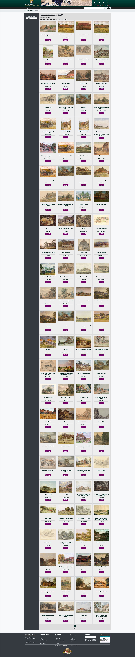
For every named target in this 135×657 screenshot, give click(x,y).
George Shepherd (101, 618)
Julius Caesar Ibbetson (48, 497)
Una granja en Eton (48, 542)
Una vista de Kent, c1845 (83, 300)
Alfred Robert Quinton (48, 158)
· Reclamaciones (42, 642)
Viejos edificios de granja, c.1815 (101, 59)
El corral (65, 421)
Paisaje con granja (83, 276)
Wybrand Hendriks (66, 545)
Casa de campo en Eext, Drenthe (84, 518)
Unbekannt (66, 400)
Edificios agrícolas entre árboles (66, 276)
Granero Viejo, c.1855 (101, 373)
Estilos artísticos (46, 8)
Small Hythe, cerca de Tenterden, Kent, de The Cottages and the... (83, 446)
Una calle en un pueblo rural (48, 300)
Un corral (83, 228)
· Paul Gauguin (72, 638)
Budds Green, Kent (48, 107)
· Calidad (56, 639)
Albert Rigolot (83, 376)
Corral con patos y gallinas (101, 204)
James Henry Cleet (48, 521)
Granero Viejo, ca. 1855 (65, 180)
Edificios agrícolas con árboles (83, 59)
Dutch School (66, 376)
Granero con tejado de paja (101, 276)
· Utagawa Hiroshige (73, 640)
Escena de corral (83, 542)
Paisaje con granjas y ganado (48, 397)
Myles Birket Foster (101, 255)
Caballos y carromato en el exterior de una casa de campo (66, 301)
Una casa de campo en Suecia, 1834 (66, 228)
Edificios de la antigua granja (101, 83)
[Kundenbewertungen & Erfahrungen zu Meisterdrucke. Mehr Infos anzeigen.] (105, 638)
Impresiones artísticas (30, 8)
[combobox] (90, 637)
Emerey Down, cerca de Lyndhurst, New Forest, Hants (65, 205)
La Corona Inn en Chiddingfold (101, 180)
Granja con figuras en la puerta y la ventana (48, 205)
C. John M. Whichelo (65, 207)
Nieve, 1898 (66, 349)
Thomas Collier (101, 497)
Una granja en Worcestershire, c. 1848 (48, 83)
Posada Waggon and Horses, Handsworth (101, 592)
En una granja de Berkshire (48, 59)
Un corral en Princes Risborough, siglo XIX (101, 301)
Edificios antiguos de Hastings (48, 615)
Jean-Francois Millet (101, 448)
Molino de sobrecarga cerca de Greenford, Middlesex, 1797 (101, 616)
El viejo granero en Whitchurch (83, 35)
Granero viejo (83, 107)
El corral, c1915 (48, 228)
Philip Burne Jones (83, 158)
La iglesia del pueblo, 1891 (83, 155)
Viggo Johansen (66, 497)
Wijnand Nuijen (48, 400)
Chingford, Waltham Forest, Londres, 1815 (48, 253)
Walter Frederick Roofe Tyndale (65, 352)
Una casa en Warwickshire (83, 180)
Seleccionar (48, 40)
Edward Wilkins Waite (65, 521)
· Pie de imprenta (42, 637)
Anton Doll (48, 569)
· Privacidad (41, 639)
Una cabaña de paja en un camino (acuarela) (83, 471)
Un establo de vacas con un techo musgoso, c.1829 (48, 132)
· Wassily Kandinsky (73, 639)
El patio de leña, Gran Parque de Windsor (66, 471)
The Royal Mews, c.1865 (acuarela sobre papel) (101, 398)
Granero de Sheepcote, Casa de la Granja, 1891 (48, 592)
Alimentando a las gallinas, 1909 (101, 349)
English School (101, 400)
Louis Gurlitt (66, 231)
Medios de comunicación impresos (63, 8)
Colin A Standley (48, 593)
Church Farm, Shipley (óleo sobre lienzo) (48, 277)
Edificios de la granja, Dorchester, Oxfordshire (48, 35)
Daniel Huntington (48, 376)
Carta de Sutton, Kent (84, 397)
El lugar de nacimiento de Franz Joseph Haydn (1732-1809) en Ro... (101, 519)
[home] (25, 8)
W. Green (101, 593)
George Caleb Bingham (83, 593)
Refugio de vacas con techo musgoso (48, 180)
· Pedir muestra (57, 643)
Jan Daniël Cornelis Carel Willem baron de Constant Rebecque (101, 135)
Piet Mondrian (83, 569)
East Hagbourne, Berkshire (66, 131)
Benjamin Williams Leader (83, 352)
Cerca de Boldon (83, 615)
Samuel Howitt (65, 303)
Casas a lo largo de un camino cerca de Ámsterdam (65, 616)
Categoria (40, 8)
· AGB (41, 638)
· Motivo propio (57, 635)
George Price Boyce (48, 37)
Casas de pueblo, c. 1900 (66, 397)
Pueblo (101, 325)
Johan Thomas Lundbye (101, 231)
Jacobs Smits (101, 569)
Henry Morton (48, 618)
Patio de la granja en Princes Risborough (48, 326)
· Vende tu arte (57, 637)
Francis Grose (83, 497)
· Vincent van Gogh (72, 635)
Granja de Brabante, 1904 (83, 566)
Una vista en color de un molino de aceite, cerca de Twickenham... (83, 495)
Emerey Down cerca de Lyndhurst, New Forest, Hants (101, 108)
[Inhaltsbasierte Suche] (107, 8)
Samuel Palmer (48, 134)
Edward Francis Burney (101, 279)
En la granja (66, 494)
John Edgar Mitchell (101, 352)
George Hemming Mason (83, 182)
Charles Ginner (48, 279)
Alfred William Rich (48, 231)
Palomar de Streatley (66, 591)
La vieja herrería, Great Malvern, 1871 (83, 349)
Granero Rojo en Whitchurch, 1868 (65, 35)
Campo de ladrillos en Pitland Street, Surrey (84, 326)
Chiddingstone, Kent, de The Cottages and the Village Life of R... (48, 156)
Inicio (25, 10)
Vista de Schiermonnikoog (101, 131)
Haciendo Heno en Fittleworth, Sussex (65, 518)
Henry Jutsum (83, 303)
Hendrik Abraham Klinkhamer (66, 618)
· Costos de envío (57, 638)
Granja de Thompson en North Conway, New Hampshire (48, 374)
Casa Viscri (48, 349)
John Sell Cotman (66, 110)
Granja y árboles (101, 421)
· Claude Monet (72, 637)
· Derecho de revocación (43, 640)
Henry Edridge (83, 62)
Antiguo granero (66, 325)
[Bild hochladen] (110, 8)
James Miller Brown (83, 618)
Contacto (79, 8)
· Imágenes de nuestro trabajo (59, 640)
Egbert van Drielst (84, 521)
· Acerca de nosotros (43, 643)
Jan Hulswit (84, 279)
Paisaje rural (83, 591)
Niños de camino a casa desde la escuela (48, 567)
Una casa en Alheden (66, 83)
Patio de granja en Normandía (101, 542)
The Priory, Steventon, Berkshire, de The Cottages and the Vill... (66, 567)
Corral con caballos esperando (66, 59)
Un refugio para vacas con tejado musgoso (66, 156)
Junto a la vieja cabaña (65, 252)
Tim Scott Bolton (48, 352)
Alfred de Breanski (48, 424)
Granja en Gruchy (101, 446)
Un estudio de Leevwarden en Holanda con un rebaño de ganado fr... (66, 374)
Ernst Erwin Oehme (83, 255)
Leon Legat (66, 424)
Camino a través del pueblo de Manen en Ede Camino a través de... (66, 543)
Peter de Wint (83, 86)
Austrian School (101, 521)
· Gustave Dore (72, 642)
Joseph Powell (48, 207)
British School (83, 400)
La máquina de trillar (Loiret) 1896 (83, 373)
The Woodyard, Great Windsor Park (48, 446)
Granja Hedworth (48, 518)
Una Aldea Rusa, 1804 (83, 204)
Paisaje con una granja (101, 252)
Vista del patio (48, 421)
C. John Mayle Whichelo (101, 110)
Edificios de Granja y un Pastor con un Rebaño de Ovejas (101, 495)
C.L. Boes (83, 545)
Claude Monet (101, 545)
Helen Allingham (48, 62)
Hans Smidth (66, 86)
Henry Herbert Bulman (101, 424)
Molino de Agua (84, 252)
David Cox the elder (48, 86)
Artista (36, 8)
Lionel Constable (83, 110)
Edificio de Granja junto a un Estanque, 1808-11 (65, 108)
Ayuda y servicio (73, 8)
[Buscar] (105, 8)
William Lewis (48, 255)
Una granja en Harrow (101, 470)
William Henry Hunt (101, 62)
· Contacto (41, 635)
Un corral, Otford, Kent (48, 494)
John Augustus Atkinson (83, 207)
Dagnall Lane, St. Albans (101, 155)
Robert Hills (66, 62)
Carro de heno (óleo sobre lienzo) (101, 566)
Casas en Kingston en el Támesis (48, 470)
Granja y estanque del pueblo (101, 228)
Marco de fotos (53, 8)
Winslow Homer (101, 207)
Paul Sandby (48, 448)
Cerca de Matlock (83, 83)
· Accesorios (56, 642)
